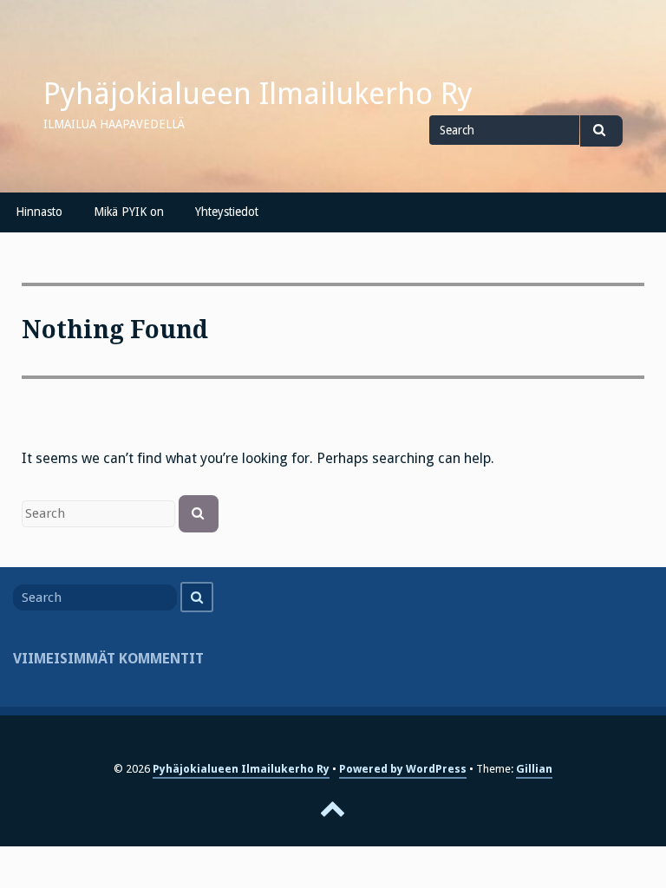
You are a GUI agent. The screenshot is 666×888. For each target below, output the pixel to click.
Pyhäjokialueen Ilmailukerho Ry (258, 93)
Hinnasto (39, 212)
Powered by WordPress (403, 768)
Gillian (534, 768)
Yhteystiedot (226, 212)
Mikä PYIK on (129, 212)
